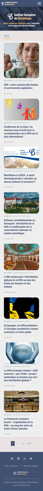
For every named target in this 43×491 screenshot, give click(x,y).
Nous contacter (11, 466)
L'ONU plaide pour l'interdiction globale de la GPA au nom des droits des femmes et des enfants (21, 281)
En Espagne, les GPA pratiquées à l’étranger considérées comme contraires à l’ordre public (21, 329)
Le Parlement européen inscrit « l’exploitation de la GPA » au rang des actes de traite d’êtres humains (18, 423)
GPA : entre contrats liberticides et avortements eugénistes (21, 86)
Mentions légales (31, 466)
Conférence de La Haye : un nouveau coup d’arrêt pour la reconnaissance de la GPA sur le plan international (21, 131)
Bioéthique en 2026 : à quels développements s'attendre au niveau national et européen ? (20, 178)
